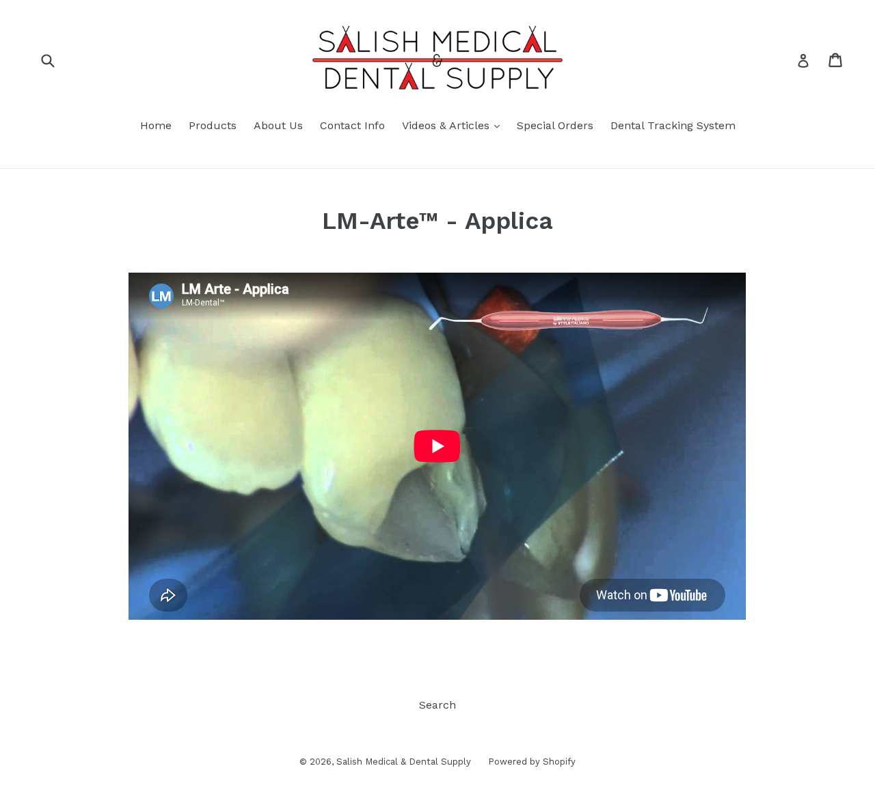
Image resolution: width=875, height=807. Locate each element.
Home (156, 125)
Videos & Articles (454, 125)
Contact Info (352, 125)
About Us (278, 125)
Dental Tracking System (673, 125)
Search (437, 704)
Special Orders (555, 125)
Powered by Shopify (532, 761)
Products (213, 125)
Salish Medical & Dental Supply (403, 761)
